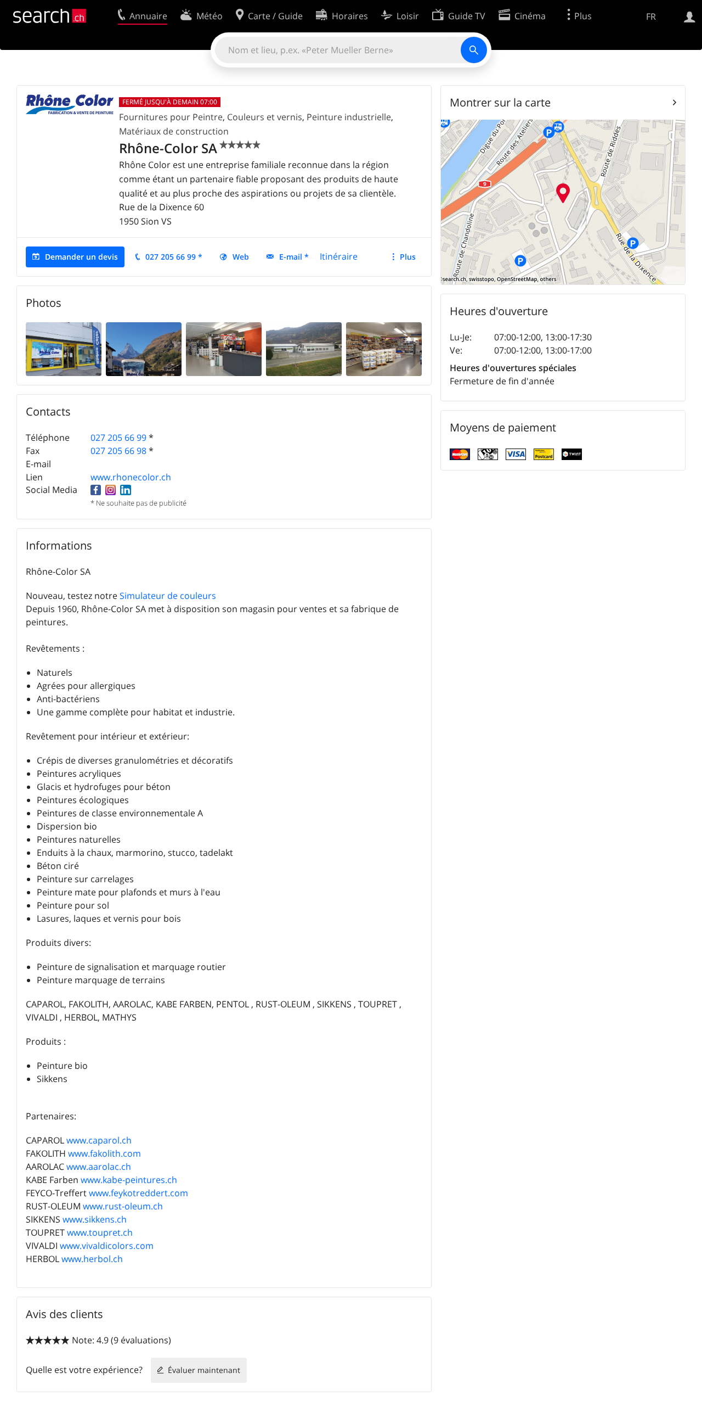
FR (651, 16)
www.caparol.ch (99, 1140)
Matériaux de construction (174, 131)
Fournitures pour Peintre (171, 117)
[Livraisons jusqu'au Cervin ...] (144, 349)
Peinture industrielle (349, 117)
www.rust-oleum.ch (123, 1206)
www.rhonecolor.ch (130, 477)
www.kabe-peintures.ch (129, 1180)
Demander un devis (81, 256)
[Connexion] (689, 15)
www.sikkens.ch (95, 1219)
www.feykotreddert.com (138, 1193)
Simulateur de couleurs (168, 596)
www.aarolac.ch (98, 1167)
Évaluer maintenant (204, 1370)
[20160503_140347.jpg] (224, 349)
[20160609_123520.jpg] (384, 349)
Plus (408, 256)
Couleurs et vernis (264, 117)
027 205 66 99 (118, 437)
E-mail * (294, 256)
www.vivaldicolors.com (107, 1246)
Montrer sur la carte (500, 102)
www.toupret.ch (100, 1232)
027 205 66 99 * (173, 256)
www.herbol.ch (92, 1259)
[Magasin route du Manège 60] (63, 349)
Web (241, 256)
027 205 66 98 (118, 451)
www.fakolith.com (104, 1153)
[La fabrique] (304, 349)
